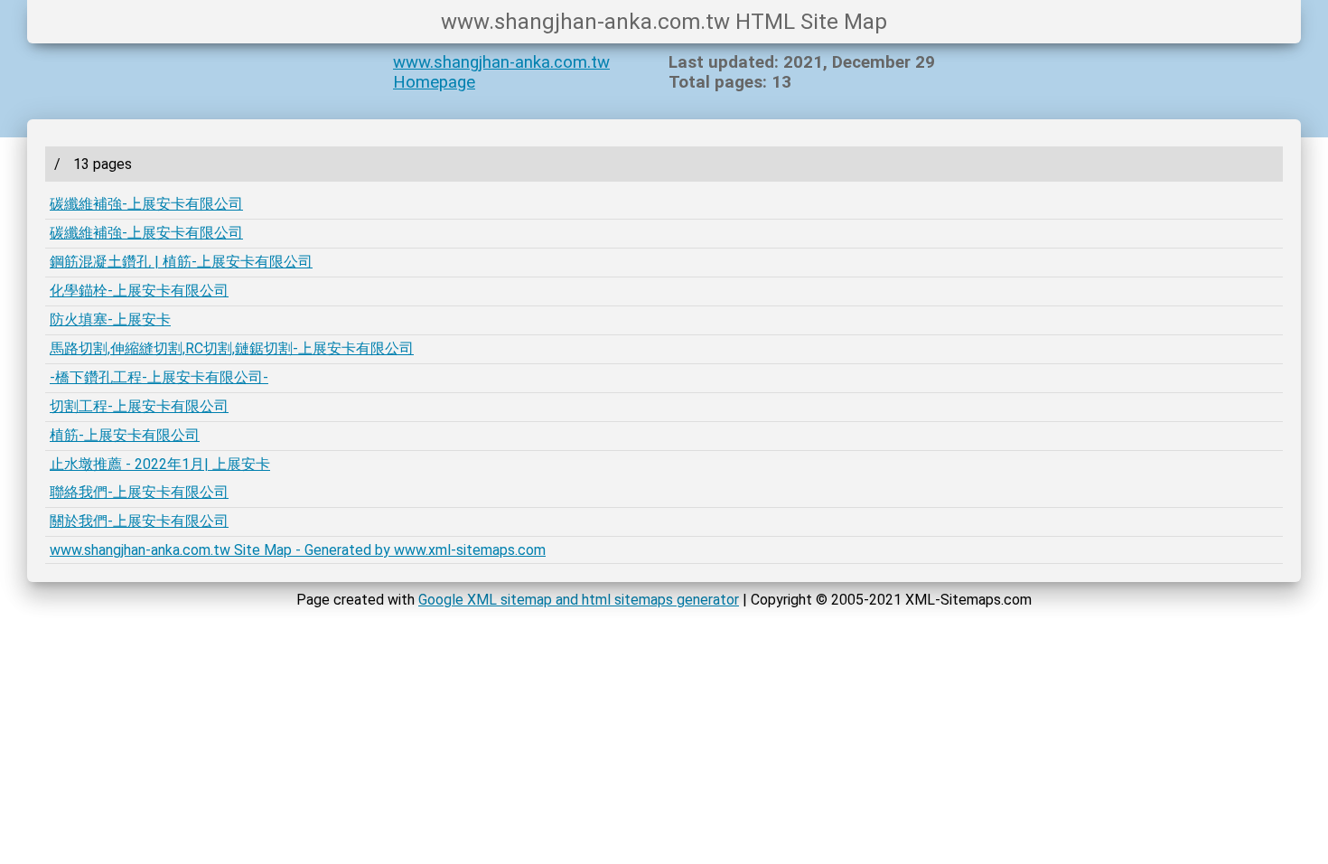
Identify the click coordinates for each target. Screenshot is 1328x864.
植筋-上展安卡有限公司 (125, 435)
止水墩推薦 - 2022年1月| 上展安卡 (160, 464)
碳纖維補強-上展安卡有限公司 (146, 203)
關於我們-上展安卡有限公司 (139, 521)
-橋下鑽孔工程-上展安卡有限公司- (159, 377)
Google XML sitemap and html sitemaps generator (578, 599)
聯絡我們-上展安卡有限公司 (139, 492)
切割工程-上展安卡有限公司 (139, 406)
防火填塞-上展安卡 (110, 319)
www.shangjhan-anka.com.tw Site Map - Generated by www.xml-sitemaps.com (298, 550)
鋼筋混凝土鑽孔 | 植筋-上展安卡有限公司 (181, 261)
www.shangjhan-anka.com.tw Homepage (501, 72)
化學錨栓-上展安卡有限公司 (139, 290)
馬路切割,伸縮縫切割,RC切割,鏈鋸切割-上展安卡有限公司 (232, 348)
